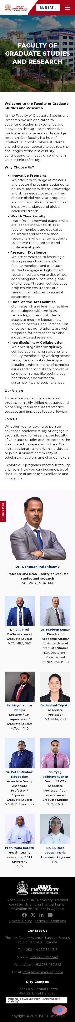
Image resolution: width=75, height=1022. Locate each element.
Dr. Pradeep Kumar (55, 629)
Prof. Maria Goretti (19, 848)
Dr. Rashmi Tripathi (55, 705)
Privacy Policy (20, 921)
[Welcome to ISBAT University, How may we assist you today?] (59, 1010)
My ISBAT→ (48, 7)
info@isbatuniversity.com (42, 972)
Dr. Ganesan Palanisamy (37, 567)
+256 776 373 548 (44, 957)
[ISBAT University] (16, 7)
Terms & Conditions (50, 921)
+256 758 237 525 (47, 965)
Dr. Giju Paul (19, 629)
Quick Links (3, 511)
